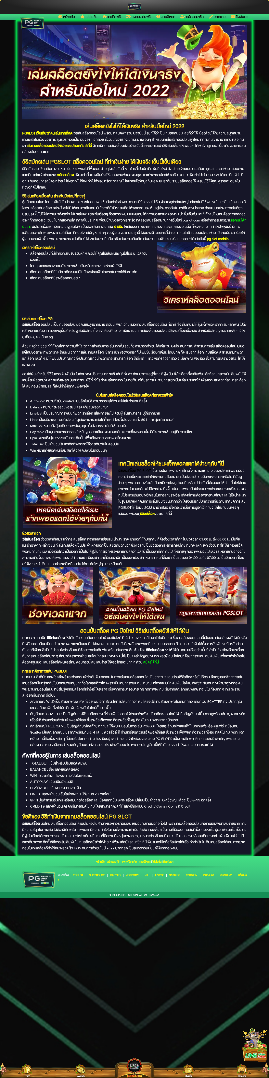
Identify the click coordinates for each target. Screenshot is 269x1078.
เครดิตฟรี (114, 17)
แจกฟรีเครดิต (129, 861)
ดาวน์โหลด (167, 17)
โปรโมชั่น (91, 17)
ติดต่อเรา (241, 17)
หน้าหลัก (68, 17)
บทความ (219, 17)
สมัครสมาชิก (194, 17)
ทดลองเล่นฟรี (141, 17)
